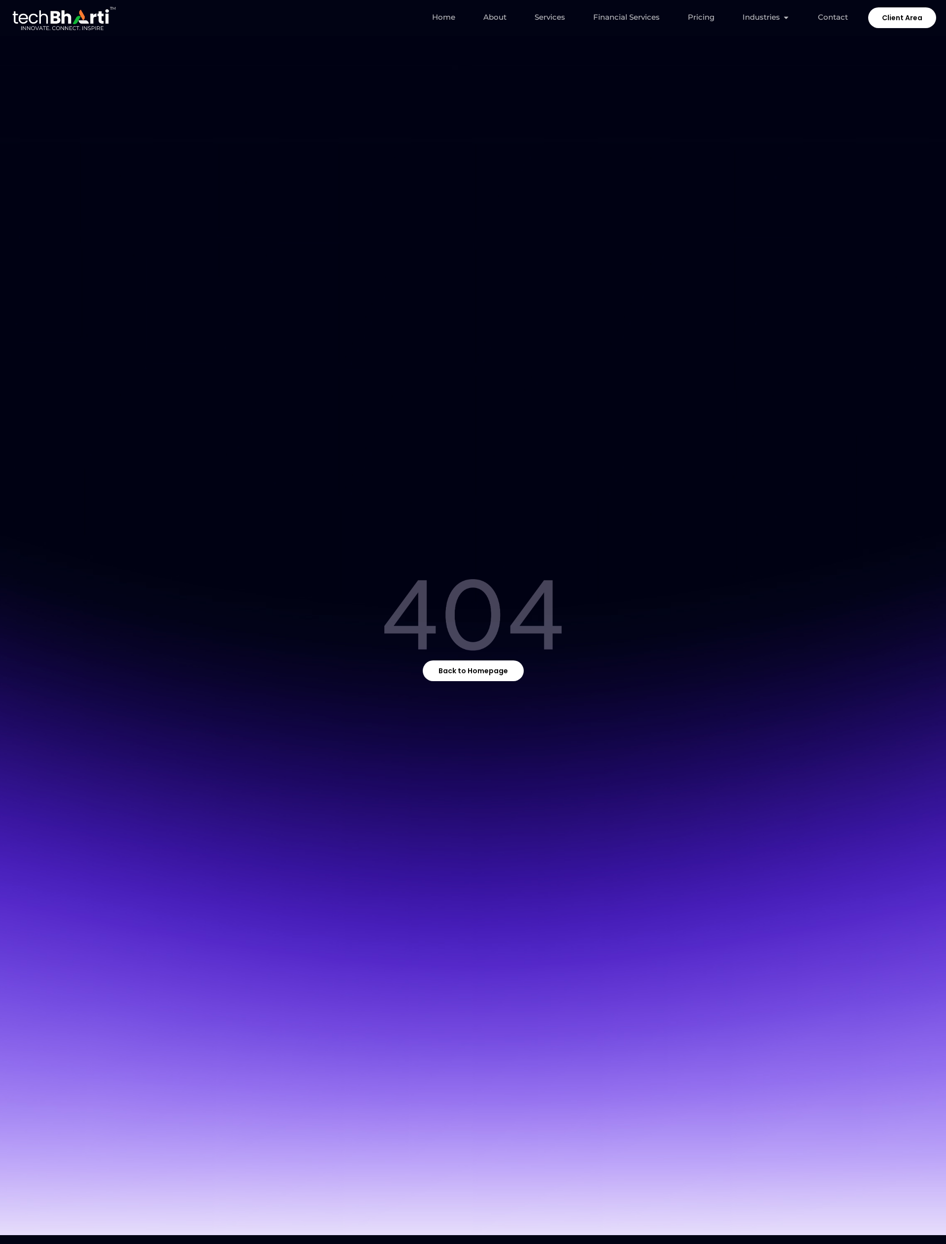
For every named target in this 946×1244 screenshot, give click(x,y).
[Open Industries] (786, 17)
